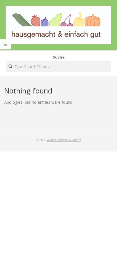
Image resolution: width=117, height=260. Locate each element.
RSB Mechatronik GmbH (64, 139)
